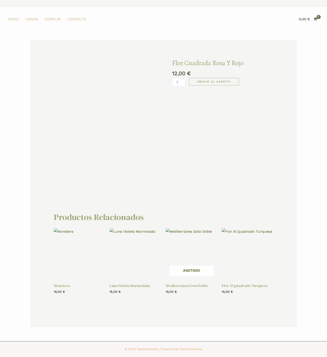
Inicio (13, 19)
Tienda (31, 19)
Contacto (77, 19)
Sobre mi (53, 19)
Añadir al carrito (214, 81)
